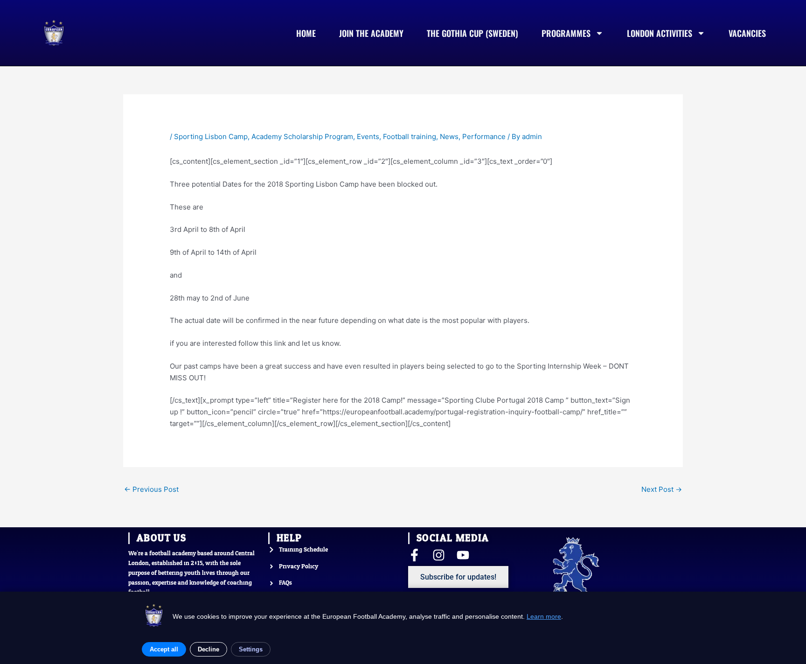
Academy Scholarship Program (302, 136)
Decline (208, 649)
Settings (251, 649)
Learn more (544, 616)
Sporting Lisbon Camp (211, 136)
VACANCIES (747, 33)
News (449, 136)
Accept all (164, 649)
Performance (484, 136)
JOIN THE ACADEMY (371, 33)
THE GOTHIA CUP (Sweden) (472, 33)
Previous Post (151, 489)
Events (368, 136)
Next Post (661, 489)
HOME (306, 33)
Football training (409, 136)
